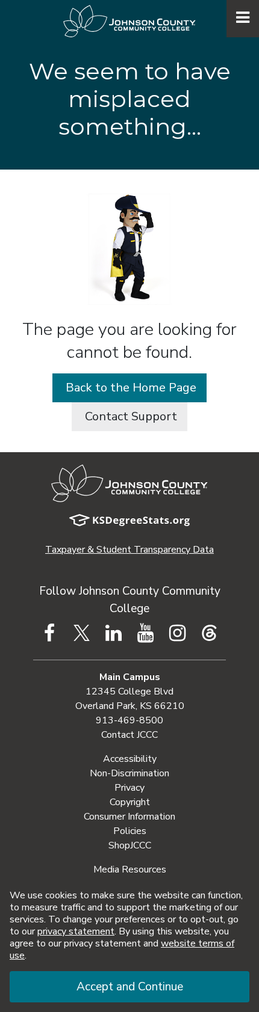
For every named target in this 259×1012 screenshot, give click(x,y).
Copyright (130, 802)
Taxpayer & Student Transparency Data (129, 549)
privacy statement (75, 931)
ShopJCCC (129, 845)
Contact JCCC (129, 734)
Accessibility (130, 758)
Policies (129, 831)
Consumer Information (129, 816)
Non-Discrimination (129, 773)
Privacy (129, 787)
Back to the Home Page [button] (129, 387)
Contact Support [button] (129, 416)
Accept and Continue (129, 987)
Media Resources (129, 869)
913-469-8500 (129, 720)
